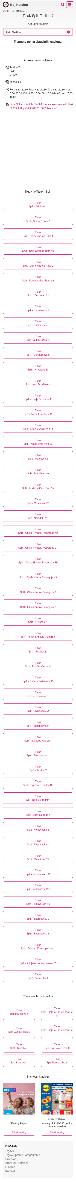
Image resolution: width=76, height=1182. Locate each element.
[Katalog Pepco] (19, 1099)
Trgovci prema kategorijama (22, 1155)
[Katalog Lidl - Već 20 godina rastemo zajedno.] (57, 1099)
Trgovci (9, 1151)
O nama (10, 1167)
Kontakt (10, 1171)
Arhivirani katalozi (16, 1163)
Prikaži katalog (19, 1132)
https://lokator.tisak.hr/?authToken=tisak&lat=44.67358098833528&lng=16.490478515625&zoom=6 (41, 106)
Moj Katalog (19, 4)
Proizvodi (11, 1159)
